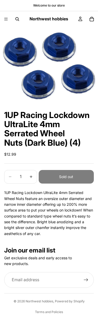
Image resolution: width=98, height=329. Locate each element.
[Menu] (6, 19)
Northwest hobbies (39, 301)
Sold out (66, 176)
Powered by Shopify (70, 301)
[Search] (17, 19)
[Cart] (91, 19)
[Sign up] (85, 279)
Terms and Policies (49, 312)
